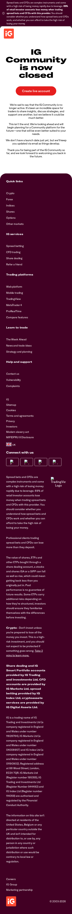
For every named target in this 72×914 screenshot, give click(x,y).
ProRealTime (13, 311)
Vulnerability (13, 380)
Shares (10, 211)
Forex (9, 199)
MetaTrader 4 (14, 305)
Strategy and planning (19, 351)
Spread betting (15, 246)
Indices (10, 205)
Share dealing (14, 258)
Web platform (14, 286)
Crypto (10, 193)
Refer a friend (14, 264)
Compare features (17, 317)
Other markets (15, 224)
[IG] (9, 34)
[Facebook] (12, 462)
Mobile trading (14, 292)
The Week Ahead (16, 339)
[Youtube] (41, 462)
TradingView (13, 299)
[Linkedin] (55, 462)
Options (11, 217)
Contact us (12, 373)
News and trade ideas (19, 345)
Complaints (13, 386)
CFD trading (13, 252)
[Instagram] (26, 462)
